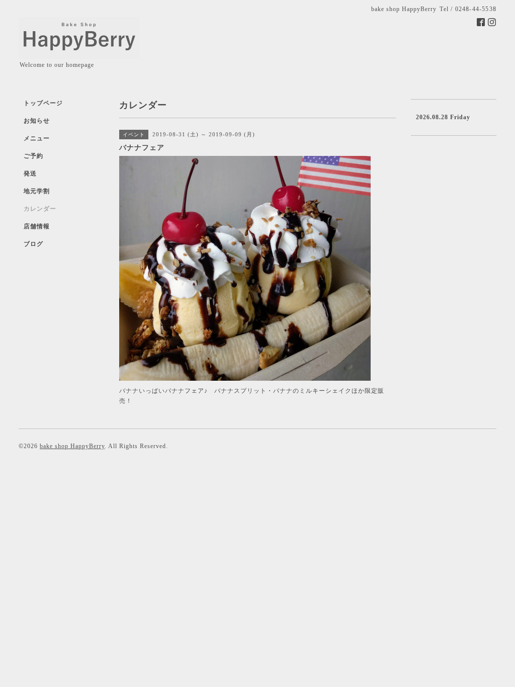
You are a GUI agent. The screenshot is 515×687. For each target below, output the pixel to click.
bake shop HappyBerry (72, 446)
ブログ (33, 243)
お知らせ (37, 120)
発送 (30, 173)
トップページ (43, 103)
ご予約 (33, 155)
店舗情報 (37, 226)
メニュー (37, 138)
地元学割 (37, 191)
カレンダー (40, 208)
